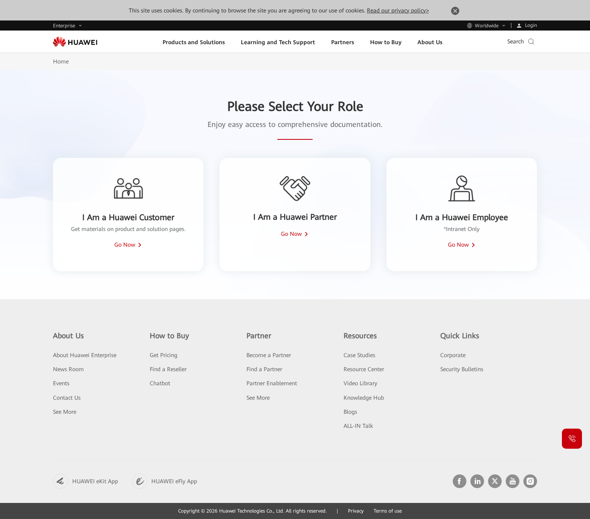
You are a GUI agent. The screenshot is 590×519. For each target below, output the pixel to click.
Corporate (453, 355)
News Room (68, 369)
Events (61, 383)
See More (64, 412)
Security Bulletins (461, 369)
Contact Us (67, 397)
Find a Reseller (168, 369)
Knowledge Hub (364, 397)
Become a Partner (268, 355)
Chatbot (160, 383)
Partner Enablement (271, 383)
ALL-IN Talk (358, 426)
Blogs (350, 412)
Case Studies (359, 355)
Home (61, 61)
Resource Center (364, 369)
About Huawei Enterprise (84, 355)
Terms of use (388, 511)
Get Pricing (163, 355)
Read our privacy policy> (398, 10)
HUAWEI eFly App (174, 481)
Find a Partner (264, 369)
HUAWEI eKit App (95, 481)
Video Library (360, 383)
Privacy (356, 511)
